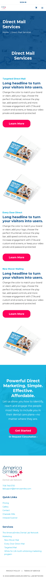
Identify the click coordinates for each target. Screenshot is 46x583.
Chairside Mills (9, 514)
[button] (17, 123)
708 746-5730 (9, 486)
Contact (6, 510)
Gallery (6, 507)
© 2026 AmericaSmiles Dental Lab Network (23, 576)
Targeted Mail (10, 547)
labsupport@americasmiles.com (17, 489)
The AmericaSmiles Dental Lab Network (20, 533)
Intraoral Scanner (10, 518)
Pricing (6, 503)
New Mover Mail (11, 540)
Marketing (7, 536)
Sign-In (23, 2)
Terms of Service (32, 571)
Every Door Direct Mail (14, 544)
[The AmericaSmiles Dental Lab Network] (3, 8)
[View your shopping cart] (36, 8)
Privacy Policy (13, 571)
